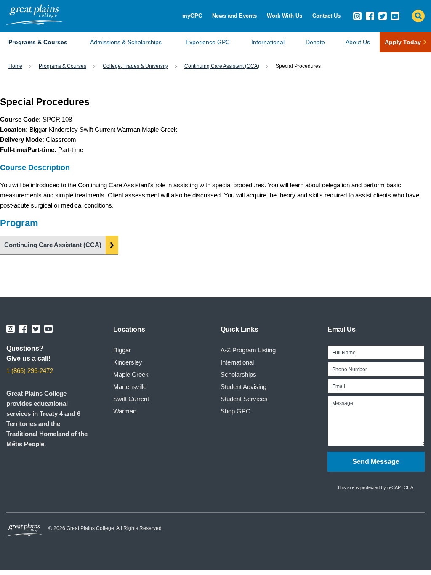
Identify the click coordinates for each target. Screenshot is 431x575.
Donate (315, 42)
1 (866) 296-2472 (29, 370)
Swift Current (131, 398)
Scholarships (238, 374)
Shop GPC (235, 411)
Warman (124, 411)
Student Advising (243, 386)
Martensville (129, 386)
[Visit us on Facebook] (370, 16)
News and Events (234, 16)
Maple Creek (131, 374)
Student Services (244, 398)
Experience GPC (208, 42)
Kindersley (127, 362)
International (268, 42)
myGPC (192, 16)
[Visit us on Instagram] (357, 16)
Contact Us (326, 16)
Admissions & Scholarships (126, 42)
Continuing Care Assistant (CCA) (221, 66)
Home (15, 66)
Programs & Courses (37, 42)
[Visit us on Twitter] (382, 16)
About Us (358, 42)
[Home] (34, 22)
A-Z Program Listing (248, 350)
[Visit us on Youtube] (395, 16)
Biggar (122, 350)
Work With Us (284, 16)
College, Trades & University (135, 66)
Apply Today (403, 42)
